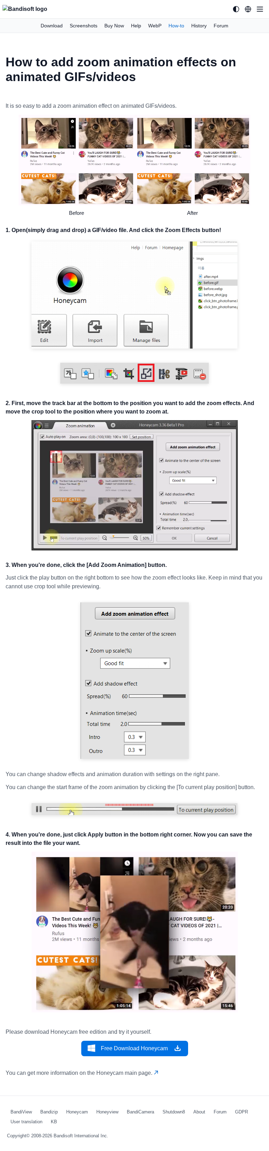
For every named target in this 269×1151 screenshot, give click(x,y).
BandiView (21, 1111)
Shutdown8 (174, 1111)
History (199, 25)
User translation (26, 1121)
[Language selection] (248, 9)
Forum (221, 25)
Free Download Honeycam (134, 1048)
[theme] (236, 9)
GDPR (241, 1111)
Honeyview (107, 1111)
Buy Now (114, 25)
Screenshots (83, 25)
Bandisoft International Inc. (81, 1135)
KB (54, 1121)
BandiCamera (140, 1111)
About (199, 1111)
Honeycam (77, 1111)
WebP (154, 25)
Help (136, 25)
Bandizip (49, 1111)
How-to (176, 25)
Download (52, 25)
